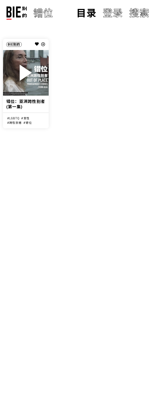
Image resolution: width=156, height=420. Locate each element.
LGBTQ (14, 118)
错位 (29, 122)
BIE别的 (14, 44)
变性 (27, 118)
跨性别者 (15, 122)
